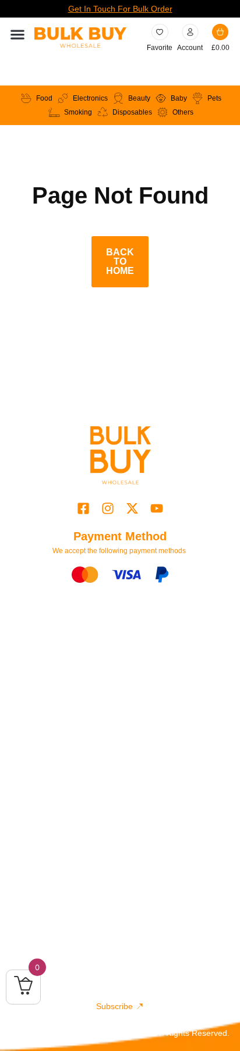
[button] (17, 34)
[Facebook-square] (83, 508)
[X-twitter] (132, 508)
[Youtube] (157, 508)
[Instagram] (107, 508)
